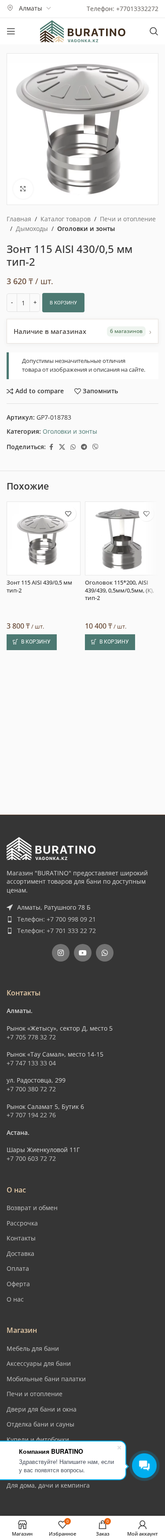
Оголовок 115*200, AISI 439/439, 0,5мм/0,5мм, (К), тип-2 (119, 834)
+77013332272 (137, 8)
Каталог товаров (65, 219)
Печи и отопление (128, 219)
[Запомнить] (68, 757)
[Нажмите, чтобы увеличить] (23, 189)
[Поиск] (154, 31)
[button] (32, 886)
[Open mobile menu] (11, 31)
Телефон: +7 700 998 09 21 (56, 1007)
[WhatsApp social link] (73, 447)
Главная (19, 219)
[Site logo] (83, 30)
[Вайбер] (95, 447)
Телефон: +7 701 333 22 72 (56, 1019)
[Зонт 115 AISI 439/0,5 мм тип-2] (44, 782)
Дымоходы (32, 228)
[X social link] (62, 447)
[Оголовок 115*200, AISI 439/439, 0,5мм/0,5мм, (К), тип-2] (122, 782)
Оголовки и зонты (86, 228)
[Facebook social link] (51, 447)
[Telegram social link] (84, 447)
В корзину (63, 303)
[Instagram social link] (61, 1041)
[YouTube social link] (83, 1041)
